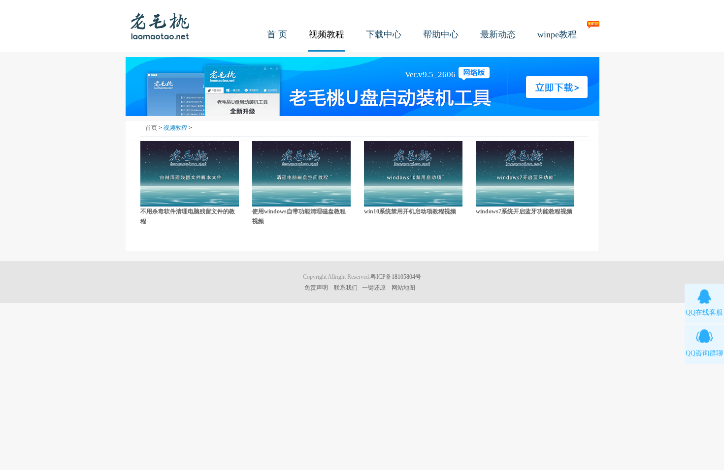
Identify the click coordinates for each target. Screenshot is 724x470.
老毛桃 (160, 25)
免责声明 (316, 287)
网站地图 (403, 287)
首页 (151, 127)
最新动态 (498, 34)
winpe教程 (557, 34)
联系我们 (346, 287)
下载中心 (383, 34)
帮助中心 (441, 34)
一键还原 (374, 287)
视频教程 (326, 34)
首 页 (277, 34)
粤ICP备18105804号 (395, 276)
